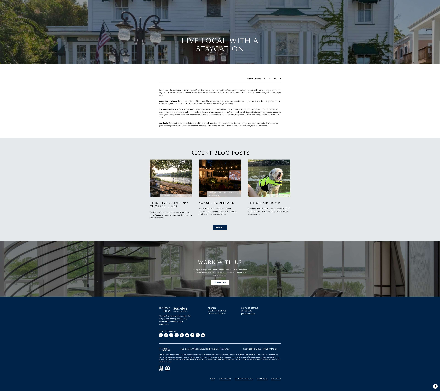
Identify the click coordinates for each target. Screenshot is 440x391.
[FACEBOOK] (161, 335)
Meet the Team (225, 379)
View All (220, 227)
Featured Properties (244, 379)
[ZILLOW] (198, 335)
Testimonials (261, 379)
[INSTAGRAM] (166, 335)
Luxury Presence (221, 349)
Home (212, 379)
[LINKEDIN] (171, 335)
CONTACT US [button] (220, 282)
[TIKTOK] (177, 335)
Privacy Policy (270, 349)
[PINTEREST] (203, 335)
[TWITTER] (182, 335)
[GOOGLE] (192, 335)
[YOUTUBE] (187, 335)
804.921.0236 (246, 311)
